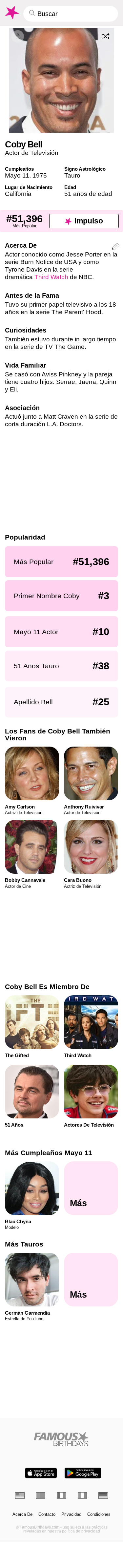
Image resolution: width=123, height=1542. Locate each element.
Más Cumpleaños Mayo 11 (48, 1152)
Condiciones (99, 1514)
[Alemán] (103, 1495)
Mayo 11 (17, 175)
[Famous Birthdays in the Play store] (83, 1473)
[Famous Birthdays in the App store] (41, 1473)
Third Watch (51, 277)
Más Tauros (24, 1244)
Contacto (46, 1514)
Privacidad (71, 1514)
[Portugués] (41, 1495)
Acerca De (22, 1514)
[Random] (106, 36)
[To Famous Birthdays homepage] (11, 13)
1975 (39, 175)
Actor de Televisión (31, 152)
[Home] (61, 1439)
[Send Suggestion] (115, 248)
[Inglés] (20, 1495)
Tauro (72, 175)
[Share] (17, 36)
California (18, 193)
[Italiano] (82, 1495)
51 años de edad (88, 193)
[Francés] (61, 1495)
